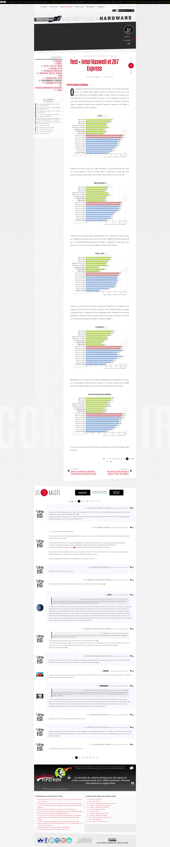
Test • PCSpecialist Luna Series (44, 129)
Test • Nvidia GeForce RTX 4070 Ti (45, 127)
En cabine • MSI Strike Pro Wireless (98, 807)
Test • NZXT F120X (94, 811)
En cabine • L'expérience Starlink (98, 815)
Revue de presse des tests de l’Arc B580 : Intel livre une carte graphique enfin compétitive (48, 119)
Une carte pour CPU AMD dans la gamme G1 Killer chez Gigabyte (118, 472)
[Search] (119, 11)
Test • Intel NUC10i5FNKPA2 (43, 116)
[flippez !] (57, 840)
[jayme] (46, 840)
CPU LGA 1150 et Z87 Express (52, 66)
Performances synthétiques (53, 70)
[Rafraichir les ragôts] (72, 501)
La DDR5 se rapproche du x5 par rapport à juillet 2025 (53, 829)
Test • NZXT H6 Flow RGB (43, 125)
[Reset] (132, 11)
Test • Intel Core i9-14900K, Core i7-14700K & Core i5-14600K (48, 111)
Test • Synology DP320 (95, 819)
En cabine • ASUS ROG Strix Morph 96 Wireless (102, 803)
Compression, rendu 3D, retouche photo (50, 74)
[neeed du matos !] (69, 840)
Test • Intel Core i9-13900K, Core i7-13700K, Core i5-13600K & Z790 (48, 104)
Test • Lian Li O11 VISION (42, 133)
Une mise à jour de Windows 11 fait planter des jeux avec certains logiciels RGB (60, 811)
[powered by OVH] (40, 840)
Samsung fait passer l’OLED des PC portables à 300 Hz (53, 813)
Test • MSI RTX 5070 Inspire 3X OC (98, 821)
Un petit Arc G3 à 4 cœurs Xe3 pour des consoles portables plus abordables (59, 815)
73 (131, 65)
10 (133, 459)
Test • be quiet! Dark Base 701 (44, 131)
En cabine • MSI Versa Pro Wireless (98, 813)
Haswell (59, 63)
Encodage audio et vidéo (54, 78)
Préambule (58, 61)
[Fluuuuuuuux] (63, 840)
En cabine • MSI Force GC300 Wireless (100, 805)
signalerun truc (116, 492)
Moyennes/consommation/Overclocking (48, 87)
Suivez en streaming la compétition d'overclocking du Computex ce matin (83, 472)
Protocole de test (56, 68)
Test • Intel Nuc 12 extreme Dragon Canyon (47, 114)
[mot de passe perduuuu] (129, 44)
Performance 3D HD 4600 (53, 83)
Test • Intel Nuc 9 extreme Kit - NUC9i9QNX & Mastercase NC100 (48, 108)
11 (107, 462)
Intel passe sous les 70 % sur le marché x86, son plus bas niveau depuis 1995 (60, 803)
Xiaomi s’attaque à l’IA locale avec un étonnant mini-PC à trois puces (57, 809)
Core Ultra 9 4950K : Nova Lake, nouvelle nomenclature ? (54, 827)
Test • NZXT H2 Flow (94, 801)
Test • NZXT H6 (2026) (95, 799)
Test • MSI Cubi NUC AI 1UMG (97, 809)
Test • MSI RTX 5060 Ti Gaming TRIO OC (100, 817)
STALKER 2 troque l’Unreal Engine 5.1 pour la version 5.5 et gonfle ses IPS (58, 821)
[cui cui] (51, 840)
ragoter (83, 492)
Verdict (59, 90)
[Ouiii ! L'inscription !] (129, 29)
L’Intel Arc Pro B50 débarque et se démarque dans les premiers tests (48, 122)
